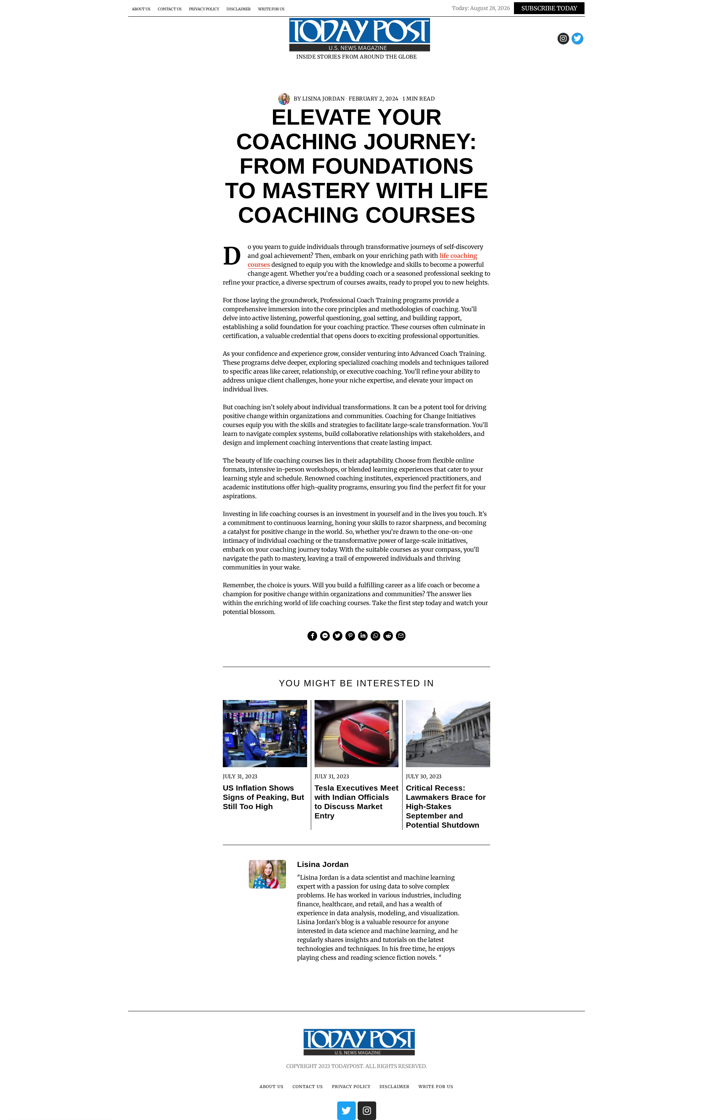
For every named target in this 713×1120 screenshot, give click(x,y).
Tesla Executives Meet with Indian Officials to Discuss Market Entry (356, 802)
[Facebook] (312, 636)
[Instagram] (563, 39)
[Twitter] (577, 39)
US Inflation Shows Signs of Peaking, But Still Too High (263, 797)
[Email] (401, 636)
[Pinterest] (350, 636)
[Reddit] (388, 636)
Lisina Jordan (323, 98)
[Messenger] (325, 636)
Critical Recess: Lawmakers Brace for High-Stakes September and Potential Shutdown (446, 806)
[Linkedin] (363, 636)
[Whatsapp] (375, 636)
